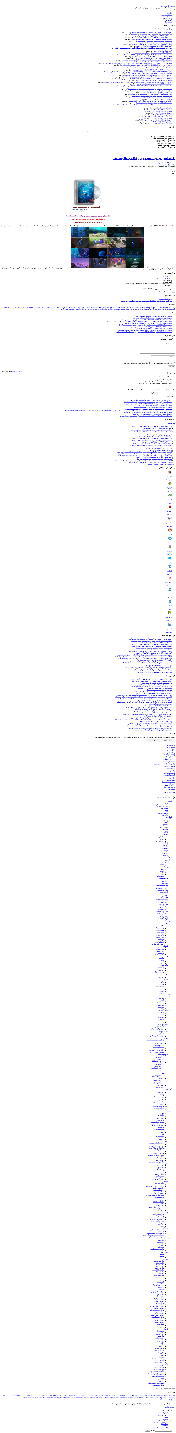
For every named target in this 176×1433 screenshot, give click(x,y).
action (150, 1395)
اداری (166, 803)
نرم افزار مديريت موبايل (157, 1036)
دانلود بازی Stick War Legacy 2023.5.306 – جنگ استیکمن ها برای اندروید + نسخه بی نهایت (145, 61)
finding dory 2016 (163, 307)
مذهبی (166, 867)
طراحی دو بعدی (159, 1348)
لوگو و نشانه (160, 940)
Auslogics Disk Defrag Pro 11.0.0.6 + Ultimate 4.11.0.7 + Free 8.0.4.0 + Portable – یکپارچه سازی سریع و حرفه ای (138, 82)
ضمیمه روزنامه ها (162, 916)
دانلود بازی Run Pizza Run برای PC (161, 118)
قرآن (162, 872)
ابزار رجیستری (159, 1263)
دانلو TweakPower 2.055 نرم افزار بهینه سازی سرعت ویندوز (153, 80)
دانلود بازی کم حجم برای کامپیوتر (75, 1397)
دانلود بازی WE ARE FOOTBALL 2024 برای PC (156, 116)
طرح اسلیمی (160, 933)
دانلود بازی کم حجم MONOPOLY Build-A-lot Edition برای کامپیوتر (151, 414)
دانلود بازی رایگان (6, 1395)
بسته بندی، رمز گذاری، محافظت (154, 1186)
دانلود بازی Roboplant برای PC (162, 113)
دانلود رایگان (5, 307)
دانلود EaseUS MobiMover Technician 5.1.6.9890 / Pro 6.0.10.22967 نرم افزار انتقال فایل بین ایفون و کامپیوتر (139, 321)
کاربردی (161, 989)
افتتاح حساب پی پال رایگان (163, 726)
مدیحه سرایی (160, 874)
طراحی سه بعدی (159, 1350)
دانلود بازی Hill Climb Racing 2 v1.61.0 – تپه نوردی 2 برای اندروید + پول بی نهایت (147, 60)
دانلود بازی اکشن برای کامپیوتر (64, 1395)
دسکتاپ (165, 1228)
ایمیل (162, 1134)
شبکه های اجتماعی (158, 1047)
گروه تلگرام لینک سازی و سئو (163, 51)
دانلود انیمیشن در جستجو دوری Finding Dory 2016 (144, 158)
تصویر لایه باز (160, 926)
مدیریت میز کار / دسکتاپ (156, 1236)
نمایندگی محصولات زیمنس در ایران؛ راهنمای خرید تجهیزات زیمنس (152, 39)
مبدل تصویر (160, 1357)
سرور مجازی (171, 757)
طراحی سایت (167, 18)
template (170, 1395)
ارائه (163, 1116)
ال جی (162, 1019)
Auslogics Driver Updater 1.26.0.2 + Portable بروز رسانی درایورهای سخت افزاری (147, 77)
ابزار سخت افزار (159, 1264)
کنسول (166, 834)
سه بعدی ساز (160, 1346)
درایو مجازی (160, 1242)
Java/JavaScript (159, 1203)
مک (167, 851)
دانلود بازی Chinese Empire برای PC (160, 111)
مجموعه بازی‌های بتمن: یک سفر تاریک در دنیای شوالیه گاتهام (153, 669)
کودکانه (162, 864)
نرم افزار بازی (160, 1303)
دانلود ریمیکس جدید (169, 773)
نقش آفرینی (164, 853)
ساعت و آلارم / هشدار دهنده (155, 1233)
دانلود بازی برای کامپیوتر (42, 1395)
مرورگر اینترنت (159, 1177)
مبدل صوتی (160, 1379)
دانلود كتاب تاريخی (162, 902)
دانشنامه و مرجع (159, 1095)
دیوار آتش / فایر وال (158, 1153)
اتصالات (162, 1132)
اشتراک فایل (160, 1169)
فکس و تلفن (160, 1137)
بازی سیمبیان (157, 1080)
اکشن (166, 822)
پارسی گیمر (171, 778)
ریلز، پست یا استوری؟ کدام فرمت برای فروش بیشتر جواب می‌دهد (151, 37)
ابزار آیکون (161, 1332)
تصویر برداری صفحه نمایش (156, 1372)
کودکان (166, 843)
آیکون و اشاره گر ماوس (157, 1229)
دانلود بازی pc (97, 1395)
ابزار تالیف (161, 1115)
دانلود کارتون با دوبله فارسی (138, 309)
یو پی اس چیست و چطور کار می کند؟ (160, 450)
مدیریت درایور (160, 1294)
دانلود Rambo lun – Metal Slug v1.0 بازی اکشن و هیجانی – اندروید (152, 53)
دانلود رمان (164, 897)
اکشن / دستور (160, 949)
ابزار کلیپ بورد (159, 1266)
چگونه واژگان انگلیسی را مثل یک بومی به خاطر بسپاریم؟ (154, 459)
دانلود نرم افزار (45, 1397)
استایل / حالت (160, 947)
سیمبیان (161, 1078)
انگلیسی (161, 958)
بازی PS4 (161, 838)
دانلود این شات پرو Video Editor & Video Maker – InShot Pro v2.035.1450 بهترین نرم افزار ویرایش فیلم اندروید (139, 63)
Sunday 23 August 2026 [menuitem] (161, 1422)
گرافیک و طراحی (163, 813)
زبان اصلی (84, 309)
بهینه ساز (161, 1278)
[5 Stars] (151, 166)
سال (168, 423)
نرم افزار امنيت (159, 1160)
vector (174, 1395)
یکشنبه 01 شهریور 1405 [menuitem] (164, 1420)
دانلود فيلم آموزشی (162, 885)
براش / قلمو (160, 951)
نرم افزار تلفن (160, 1304)
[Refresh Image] (18, 371)
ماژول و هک (157, 1209)
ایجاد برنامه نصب (159, 1184)
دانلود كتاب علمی (163, 906)
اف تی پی (161, 1170)
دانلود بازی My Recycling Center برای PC (159, 122)
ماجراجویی (161, 1005)
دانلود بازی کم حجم (111, 1397)
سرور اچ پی (171, 783)
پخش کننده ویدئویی (158, 1369)
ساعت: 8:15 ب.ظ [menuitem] (162, 1427)
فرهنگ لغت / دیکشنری (157, 1102)
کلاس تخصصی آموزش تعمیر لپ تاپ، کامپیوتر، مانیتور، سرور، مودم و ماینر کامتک (147, 714)
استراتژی (165, 820)
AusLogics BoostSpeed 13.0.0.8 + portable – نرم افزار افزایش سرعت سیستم (148, 75)
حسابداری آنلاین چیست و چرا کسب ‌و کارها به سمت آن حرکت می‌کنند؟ (150, 32)
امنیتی (162, 1041)
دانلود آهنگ (165, 881)
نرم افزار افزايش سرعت (156, 1179)
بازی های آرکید (159, 1001)
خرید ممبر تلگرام (170, 762)
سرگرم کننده (164, 827)
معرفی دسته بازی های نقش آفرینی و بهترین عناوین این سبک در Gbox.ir (150, 728)
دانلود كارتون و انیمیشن (161, 162)
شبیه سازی (164, 829)
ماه (171, 423)
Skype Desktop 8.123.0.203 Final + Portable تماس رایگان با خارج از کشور (150, 73)
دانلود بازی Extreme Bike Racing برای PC (159, 123)
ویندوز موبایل (160, 1087)
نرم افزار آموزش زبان (157, 1297)
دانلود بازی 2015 (111, 1395)
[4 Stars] (156, 166)
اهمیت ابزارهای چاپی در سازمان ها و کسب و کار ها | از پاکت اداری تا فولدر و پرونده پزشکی (144, 452)
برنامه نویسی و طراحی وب (160, 804)
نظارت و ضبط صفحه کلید (156, 1162)
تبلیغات (169, 13)
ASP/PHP (161, 1200)
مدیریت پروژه (160, 1129)
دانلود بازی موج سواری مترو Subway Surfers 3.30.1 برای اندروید (152, 58)
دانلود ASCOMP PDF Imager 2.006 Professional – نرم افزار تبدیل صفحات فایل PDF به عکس (144, 332)
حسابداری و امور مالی (157, 1122)
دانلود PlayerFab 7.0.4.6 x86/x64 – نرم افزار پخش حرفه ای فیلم (153, 328)
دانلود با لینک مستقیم (165, 299)
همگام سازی (160, 1324)
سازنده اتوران (160, 1247)
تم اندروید (158, 1066)
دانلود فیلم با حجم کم (154, 309)
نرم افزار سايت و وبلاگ (157, 1310)
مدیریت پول (157, 1045)
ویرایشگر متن (160, 1327)
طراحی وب (160, 1210)
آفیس (162, 1113)
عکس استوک (160, 935)
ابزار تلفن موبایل (159, 1261)
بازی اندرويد (157, 1064)
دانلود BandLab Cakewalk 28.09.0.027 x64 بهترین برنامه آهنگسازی (152, 407)
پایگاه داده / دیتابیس (158, 1188)
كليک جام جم (164, 918)
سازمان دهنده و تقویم (157, 1123)
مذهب (162, 1226)
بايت (166, 895)
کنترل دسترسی (159, 1157)
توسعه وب (165, 1198)
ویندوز (162, 1257)
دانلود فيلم (165, 883)
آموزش (169, 801)
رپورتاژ (169, 857)
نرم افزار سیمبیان (155, 1083)
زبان (163, 1099)
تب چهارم (159, 29)
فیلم (152, 162)
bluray (155, 307)
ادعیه (162, 869)
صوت (170, 858)
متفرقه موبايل (163, 1031)
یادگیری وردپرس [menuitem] (163, 1415)
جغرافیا (162, 1094)
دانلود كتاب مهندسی (162, 911)
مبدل (162, 1250)
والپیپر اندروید (156, 1069)
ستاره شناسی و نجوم (157, 1221)
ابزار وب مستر (159, 1205)
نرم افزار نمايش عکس (157, 1358)
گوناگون (165, 845)
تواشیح (162, 871)
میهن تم (172, 749)
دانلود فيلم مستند (163, 886)
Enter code (171, 373)
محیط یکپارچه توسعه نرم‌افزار (155, 1195)
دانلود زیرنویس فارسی (168, 309)
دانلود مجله (164, 914)
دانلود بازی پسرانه (171, 1397)
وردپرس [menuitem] (165, 1412)
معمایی (166, 850)
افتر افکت (161, 967)
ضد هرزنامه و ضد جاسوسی (156, 1155)
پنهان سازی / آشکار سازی (156, 1148)
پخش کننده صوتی (159, 1367)
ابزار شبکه (161, 1167)
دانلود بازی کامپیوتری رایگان (122, 1397)
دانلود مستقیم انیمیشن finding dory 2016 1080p (114, 309)
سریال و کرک (160, 1287)
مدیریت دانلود (160, 1176)
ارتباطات (165, 1130)
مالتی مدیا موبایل (163, 1024)
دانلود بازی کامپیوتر (169, 766)
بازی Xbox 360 (159, 841)
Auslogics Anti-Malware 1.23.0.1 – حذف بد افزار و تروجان (154, 84)
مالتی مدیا (165, 815)
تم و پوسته (161, 1231)
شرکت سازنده (163, 1010)
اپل (163, 1015)
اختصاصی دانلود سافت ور (160, 1106)
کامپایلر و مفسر (159, 1191)
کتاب (170, 893)
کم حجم (165, 832)
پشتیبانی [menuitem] (165, 1417)
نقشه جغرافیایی (159, 942)
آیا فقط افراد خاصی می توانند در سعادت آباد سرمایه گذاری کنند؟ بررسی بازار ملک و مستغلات (143, 460)
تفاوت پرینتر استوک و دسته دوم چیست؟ (159, 42)
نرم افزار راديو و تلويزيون (156, 1306)
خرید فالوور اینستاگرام (168, 761)
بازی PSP (161, 839)
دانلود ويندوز (160, 1282)
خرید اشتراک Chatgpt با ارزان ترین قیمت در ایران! (157, 35)
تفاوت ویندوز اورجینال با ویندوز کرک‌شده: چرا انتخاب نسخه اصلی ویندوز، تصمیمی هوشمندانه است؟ (142, 719)
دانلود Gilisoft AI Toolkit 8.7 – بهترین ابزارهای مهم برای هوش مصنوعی (150, 326)
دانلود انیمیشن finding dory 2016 (116, 307)
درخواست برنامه (167, 15)
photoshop (166, 1395)
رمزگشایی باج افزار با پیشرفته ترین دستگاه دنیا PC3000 (155, 721)
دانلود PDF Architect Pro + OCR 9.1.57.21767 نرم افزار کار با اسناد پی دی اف (148, 323)
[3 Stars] (161, 166)
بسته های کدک (159, 1365)
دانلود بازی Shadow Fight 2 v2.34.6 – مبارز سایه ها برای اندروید (153, 67)
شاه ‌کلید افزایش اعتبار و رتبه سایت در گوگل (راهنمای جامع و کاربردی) (150, 718)
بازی (154, 29)
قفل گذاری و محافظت (157, 1249)
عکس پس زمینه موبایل (157, 1028)
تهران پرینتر (171, 789)
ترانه (166, 860)
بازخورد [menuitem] (165, 1419)
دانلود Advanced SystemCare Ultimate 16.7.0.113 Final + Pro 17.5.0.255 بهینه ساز (148, 54)
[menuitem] (86, 1410)
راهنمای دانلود (167, 16)
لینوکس (162, 1254)
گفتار (162, 1378)
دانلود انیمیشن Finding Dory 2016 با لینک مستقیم (91, 307)
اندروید (162, 1062)
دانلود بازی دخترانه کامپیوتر (16, 1395)
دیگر (163, 1151)
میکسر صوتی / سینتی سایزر (155, 1383)
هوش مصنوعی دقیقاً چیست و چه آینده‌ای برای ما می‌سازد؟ (154, 41)
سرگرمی (161, 1003)
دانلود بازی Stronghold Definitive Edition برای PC (156, 120)
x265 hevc (172, 307)
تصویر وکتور (160, 928)
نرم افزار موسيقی (158, 1385)
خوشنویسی (160, 932)
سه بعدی (161, 970)
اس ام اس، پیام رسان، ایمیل (155, 1040)
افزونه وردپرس (170, 745)
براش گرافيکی (159, 1339)
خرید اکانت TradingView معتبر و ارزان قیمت (158, 448)
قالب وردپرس (171, 747)
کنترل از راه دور (159, 1174)
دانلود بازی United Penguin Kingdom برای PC (158, 109)
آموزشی (165, 1090)
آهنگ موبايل (160, 1026)
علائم (162, 961)
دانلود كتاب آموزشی (162, 899)
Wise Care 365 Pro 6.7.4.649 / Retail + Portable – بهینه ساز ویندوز (152, 70)
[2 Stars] (167, 166)
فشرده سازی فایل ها (158, 1290)
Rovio (162, 1012)
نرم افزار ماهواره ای (158, 1317)
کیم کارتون (168, 20)
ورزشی (165, 855)
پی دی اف (161, 1120)
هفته (174, 423)
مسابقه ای (165, 848)
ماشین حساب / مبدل (158, 1125)
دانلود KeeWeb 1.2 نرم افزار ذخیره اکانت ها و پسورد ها (155, 405)
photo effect (160, 1395)
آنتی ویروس (160, 1144)
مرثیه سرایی (160, 876)
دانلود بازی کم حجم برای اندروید (89, 1397)
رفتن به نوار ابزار (170, 1407)
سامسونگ (161, 1021)
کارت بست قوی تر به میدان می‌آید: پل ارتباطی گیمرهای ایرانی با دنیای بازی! (149, 724)
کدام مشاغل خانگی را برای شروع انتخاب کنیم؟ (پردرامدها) (154, 46)
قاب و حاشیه (160, 937)
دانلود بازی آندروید (90, 1395)
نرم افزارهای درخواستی (157, 1109)
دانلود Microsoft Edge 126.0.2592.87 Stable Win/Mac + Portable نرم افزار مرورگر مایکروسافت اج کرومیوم (140, 71)
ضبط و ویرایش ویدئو (158, 1376)
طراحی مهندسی (159, 1352)
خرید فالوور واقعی (169, 785)
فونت (166, 956)
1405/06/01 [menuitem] (164, 1425)
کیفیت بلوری (64, 309)
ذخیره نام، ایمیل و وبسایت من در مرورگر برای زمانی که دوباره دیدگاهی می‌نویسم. (148, 363)
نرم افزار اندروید (156, 1068)
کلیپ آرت (161, 939)
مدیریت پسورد (160, 1158)
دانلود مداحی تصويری (161, 890)
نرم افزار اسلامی (159, 1301)
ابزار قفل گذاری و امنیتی (156, 1146)
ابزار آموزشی (160, 1092)
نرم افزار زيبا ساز (159, 1308)
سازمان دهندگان (159, 1043)
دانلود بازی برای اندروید (53, 1395)
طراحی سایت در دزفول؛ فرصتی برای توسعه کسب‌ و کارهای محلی (151, 34)
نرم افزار (165, 29)
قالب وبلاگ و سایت (155, 1207)
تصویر (166, 923)
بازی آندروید (132, 1395)
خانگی (166, 1212)
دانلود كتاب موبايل (162, 913)
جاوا (163, 1073)
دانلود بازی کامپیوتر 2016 (153, 1397)
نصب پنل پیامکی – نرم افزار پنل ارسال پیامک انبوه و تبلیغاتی (153, 730)
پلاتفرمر (165, 824)
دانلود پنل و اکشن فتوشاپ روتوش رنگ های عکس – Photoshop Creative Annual (148, 412)
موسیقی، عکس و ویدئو (157, 1052)
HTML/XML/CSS (158, 1202)
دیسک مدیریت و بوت (158, 1284)
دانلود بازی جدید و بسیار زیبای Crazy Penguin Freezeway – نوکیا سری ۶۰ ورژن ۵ (147, 403)
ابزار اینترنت (160, 1165)
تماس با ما (168, 22)
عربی (162, 960)
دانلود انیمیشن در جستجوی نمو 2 (35, 307)
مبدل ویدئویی (160, 1381)
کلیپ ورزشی (164, 892)
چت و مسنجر (160, 1136)
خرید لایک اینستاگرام (169, 759)
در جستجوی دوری (93, 309)
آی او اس (161, 1055)
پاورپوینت (161, 968)
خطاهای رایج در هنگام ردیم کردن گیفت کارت (158, 716)
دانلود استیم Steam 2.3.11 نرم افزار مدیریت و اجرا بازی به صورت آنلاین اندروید (148, 409)
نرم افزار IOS (156, 1061)
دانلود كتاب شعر (163, 904)
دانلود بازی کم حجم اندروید (101, 1397)
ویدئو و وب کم (160, 1139)
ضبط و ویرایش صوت (157, 1374)
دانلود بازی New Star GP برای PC (161, 115)
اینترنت (166, 1163)
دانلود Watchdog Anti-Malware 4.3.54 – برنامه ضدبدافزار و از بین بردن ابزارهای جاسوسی (145, 330)
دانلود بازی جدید (33, 1395)
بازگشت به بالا (171, 1400)
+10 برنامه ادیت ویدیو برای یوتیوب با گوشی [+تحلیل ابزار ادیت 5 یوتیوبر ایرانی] (148, 667)
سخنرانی (165, 865)
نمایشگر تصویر (159, 1360)
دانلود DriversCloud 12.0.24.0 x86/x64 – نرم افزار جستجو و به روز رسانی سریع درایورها (145, 325)
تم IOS (158, 1059)
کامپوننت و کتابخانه (158, 1193)
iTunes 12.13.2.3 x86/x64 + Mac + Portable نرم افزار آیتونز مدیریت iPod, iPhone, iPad (146, 65)
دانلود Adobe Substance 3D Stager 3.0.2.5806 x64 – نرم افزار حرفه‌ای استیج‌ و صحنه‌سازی (145, 319)
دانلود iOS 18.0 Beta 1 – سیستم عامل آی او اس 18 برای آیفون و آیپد (151, 56)
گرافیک (169, 921)
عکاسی (165, 811)
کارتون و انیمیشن (74, 309)
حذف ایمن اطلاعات (158, 1150)
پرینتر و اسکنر (160, 1118)
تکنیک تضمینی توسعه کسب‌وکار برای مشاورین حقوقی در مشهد (152, 670)
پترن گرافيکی (160, 1341)
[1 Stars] (172, 166)
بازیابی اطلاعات (159, 1277)
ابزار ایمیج (161, 1240)
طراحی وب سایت (158, 972)
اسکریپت (169, 817)
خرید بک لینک (171, 769)
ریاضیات (161, 1097)
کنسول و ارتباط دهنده (157, 1292)
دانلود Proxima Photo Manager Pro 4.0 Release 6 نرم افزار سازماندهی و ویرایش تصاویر (146, 416)
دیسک (162, 984)
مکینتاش (169, 974)
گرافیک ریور (24, 1397)
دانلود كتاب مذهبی (162, 909)
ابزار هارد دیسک (159, 1268)
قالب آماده (164, 965)
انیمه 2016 (149, 307)
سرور (162, 1172)
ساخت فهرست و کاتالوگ (156, 1219)
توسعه (162, 982)
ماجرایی (165, 846)
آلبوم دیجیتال (160, 1331)
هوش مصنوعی (159, 1325)
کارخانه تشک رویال (169, 787)
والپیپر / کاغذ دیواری (158, 944)
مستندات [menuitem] (165, 1413)
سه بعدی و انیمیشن (162, 806)
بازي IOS (158, 1057)
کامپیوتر (161, 1104)
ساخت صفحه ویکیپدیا (168, 782)
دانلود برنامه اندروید (169, 754)
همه (174, 29)
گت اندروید (172, 752)
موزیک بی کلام (163, 878)
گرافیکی (161, 991)
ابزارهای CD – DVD (158, 1270)
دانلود (121, 1395)
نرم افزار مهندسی (158, 1318)
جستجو (152, 1430)
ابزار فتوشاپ (160, 1334)
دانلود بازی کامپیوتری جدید (133, 1397)
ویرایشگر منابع (159, 1197)
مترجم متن (160, 1127)
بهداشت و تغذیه (159, 1216)
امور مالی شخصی (158, 1214)
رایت (162, 1245)
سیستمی (161, 1289)
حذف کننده (161, 1280)
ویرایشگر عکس (159, 1362)
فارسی (162, 963)
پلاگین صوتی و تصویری (157, 1371)
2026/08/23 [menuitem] (164, 1424)
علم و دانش (160, 1101)
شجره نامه (161, 1223)
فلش (166, 831)
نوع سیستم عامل (162, 1054)
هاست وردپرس (170, 780)
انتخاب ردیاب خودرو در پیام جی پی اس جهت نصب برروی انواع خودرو (151, 723)
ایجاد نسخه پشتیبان (158, 1275)
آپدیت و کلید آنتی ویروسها (156, 1143)
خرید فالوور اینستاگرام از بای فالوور (164, 764)
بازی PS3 (161, 836)
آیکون (162, 925)
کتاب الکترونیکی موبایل (157, 1029)
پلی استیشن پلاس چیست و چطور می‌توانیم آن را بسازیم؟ (154, 672)
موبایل (171, 29)
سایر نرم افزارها (159, 1285)
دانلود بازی (117, 1395)
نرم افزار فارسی (159, 1313)
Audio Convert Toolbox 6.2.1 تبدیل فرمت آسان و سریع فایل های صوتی (150, 400)
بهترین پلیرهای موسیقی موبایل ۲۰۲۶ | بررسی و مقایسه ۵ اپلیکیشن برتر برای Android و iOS (143, 48)
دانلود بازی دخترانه (26, 1395)
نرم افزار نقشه (159, 1320)
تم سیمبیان (157, 1082)
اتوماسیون (161, 1273)
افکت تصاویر (140, 1395)
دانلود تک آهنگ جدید (169, 775)
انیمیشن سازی (159, 1338)
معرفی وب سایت (159, 1108)
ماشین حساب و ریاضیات (156, 1050)
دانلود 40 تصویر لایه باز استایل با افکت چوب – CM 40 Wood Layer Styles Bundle (148, 402)
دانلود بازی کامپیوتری (143, 1397)
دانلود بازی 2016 (104, 1395)
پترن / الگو (161, 953)
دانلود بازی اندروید (170, 756)
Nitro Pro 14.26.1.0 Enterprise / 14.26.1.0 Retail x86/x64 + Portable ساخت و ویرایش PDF (145, 78)
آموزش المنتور (170, 743)
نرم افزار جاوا (156, 1076)
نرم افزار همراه (159, 1322)
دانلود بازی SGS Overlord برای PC (161, 108)
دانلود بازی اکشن (74, 1395)
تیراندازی (165, 825)
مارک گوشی (164, 1014)
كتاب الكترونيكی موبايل (157, 1034)
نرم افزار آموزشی (158, 1299)
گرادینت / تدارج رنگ (158, 954)
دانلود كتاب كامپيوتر (162, 907)
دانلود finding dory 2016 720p (136, 307)
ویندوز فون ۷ (160, 1085)
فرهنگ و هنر (160, 1224)
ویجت (159, 1071)
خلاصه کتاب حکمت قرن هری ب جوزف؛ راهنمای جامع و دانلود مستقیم (150, 44)
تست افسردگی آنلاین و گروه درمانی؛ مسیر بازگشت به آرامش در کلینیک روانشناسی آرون (145, 455)
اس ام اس (161, 1033)
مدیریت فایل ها (159, 1296)
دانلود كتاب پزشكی (162, 900)
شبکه (166, 810)
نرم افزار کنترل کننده (157, 1315)
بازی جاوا (158, 1075)
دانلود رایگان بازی (53, 1397)
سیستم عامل (164, 808)
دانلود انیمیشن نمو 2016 (17, 307)
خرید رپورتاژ (171, 771)
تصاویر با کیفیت (126, 1395)
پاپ (163, 862)
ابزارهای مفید (160, 1271)
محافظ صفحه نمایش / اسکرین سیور (153, 1235)
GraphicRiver (155, 1395)
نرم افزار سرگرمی (158, 1311)
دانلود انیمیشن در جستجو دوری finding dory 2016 (60, 307)
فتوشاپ (165, 946)
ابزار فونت (161, 1336)
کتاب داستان (164, 919)
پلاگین (162, 1343)
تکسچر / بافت (160, 930)
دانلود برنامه (65, 1397)
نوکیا (163, 1022)
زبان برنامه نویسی (158, 1190)
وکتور (28, 1397)
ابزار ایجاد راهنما (159, 1183)
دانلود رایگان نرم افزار (161, 278)
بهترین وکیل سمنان (169, 792)
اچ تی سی (161, 1017)
